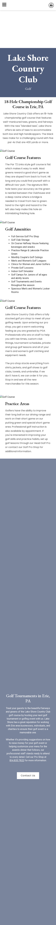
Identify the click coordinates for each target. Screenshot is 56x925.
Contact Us (28, 775)
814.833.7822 (17, 760)
